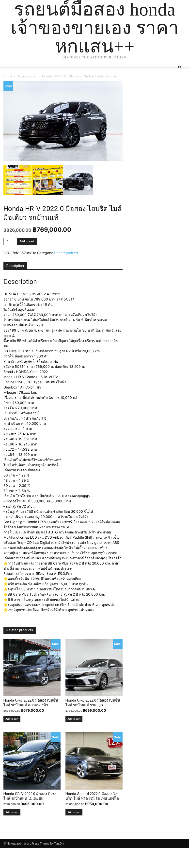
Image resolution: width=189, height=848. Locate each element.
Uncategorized (27, 76)
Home (7, 76)
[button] (180, 67)
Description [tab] (15, 266)
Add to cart (26, 241)
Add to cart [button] (11, 718)
